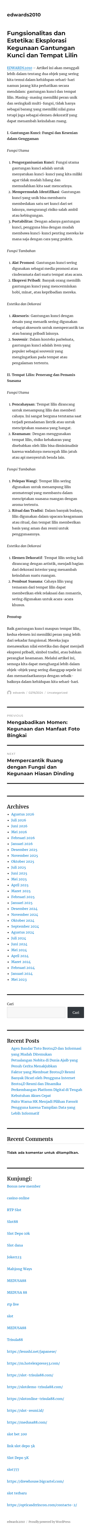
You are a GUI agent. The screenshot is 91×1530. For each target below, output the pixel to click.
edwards (19, 692)
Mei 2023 (19, 979)
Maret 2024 (21, 962)
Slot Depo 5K (18, 1458)
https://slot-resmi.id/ (25, 1410)
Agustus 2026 (22, 814)
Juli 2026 (18, 820)
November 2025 (24, 855)
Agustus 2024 (22, 932)
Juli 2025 (18, 867)
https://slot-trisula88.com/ (30, 1375)
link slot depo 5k (21, 1446)
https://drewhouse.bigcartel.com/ (35, 1481)
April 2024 (20, 956)
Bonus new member (23, 1186)
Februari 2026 (23, 838)
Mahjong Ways (19, 1269)
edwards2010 (24, 15)
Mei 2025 (19, 879)
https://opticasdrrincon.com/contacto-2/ (42, 1505)
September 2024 (25, 926)
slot (10, 1316)
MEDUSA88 (16, 1281)
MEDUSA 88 (17, 1292)
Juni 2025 (19, 873)
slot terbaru (17, 1493)
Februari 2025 (23, 897)
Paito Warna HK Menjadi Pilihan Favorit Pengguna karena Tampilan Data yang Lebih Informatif (44, 1107)
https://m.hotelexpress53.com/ (33, 1363)
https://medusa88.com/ (27, 1422)
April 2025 (20, 885)
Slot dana (15, 1245)
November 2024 (24, 914)
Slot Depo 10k (18, 1233)
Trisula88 (15, 1340)
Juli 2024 (18, 938)
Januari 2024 (22, 973)
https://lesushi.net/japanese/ (32, 1351)
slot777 (13, 1469)
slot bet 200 (17, 1434)
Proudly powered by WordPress (49, 1522)
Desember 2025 (24, 850)
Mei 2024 (19, 950)
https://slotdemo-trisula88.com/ (35, 1387)
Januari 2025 (22, 903)
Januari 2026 (22, 844)
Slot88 (12, 1222)
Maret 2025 (21, 891)
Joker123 (14, 1257)
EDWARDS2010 (19, 68)
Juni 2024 (19, 944)
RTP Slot (14, 1210)
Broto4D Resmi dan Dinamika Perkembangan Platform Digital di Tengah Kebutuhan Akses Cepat (46, 1090)
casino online (18, 1198)
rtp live (13, 1304)
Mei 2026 (19, 832)
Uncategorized (57, 692)
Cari (10, 1004)
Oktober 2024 (22, 920)
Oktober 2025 (22, 861)
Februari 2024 (23, 968)
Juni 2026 (19, 826)
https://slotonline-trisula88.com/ (35, 1399)
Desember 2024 (24, 909)
